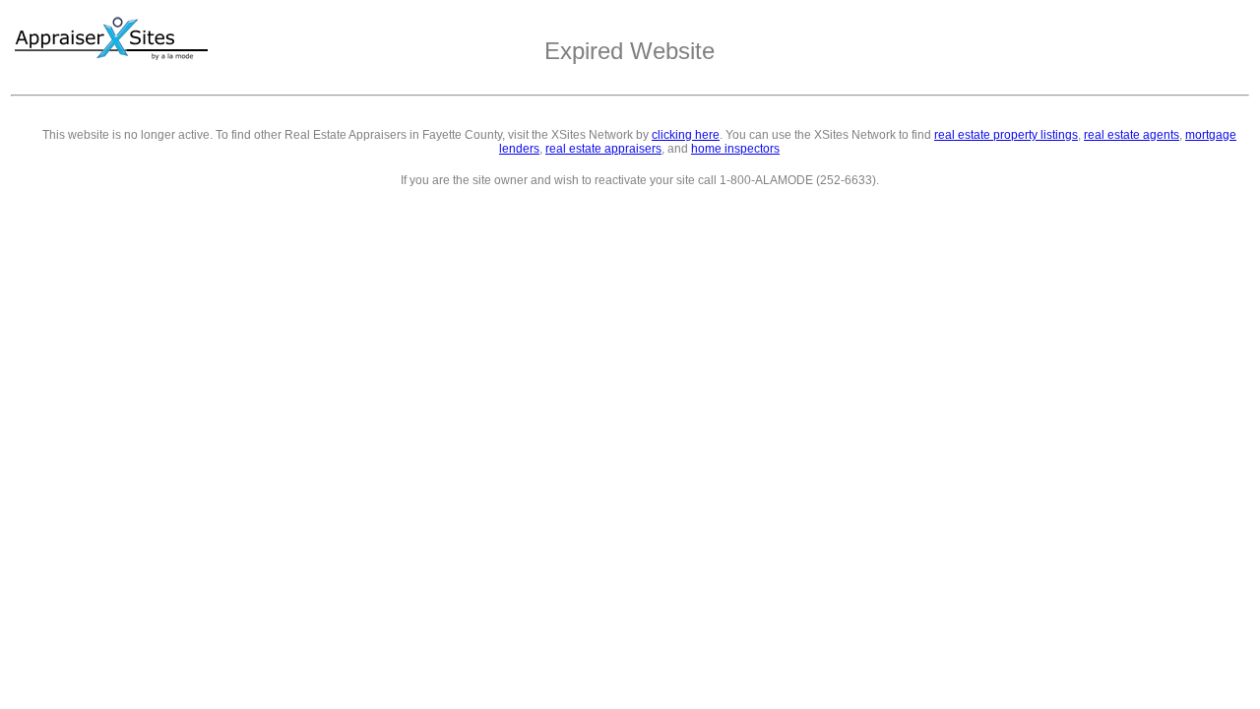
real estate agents (1131, 135)
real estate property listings (1006, 135)
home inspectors (735, 149)
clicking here (686, 135)
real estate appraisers (603, 149)
